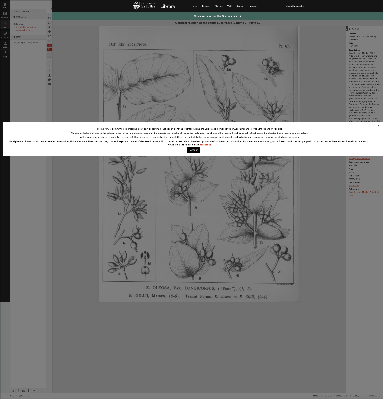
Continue (193, 150)
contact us (205, 144)
